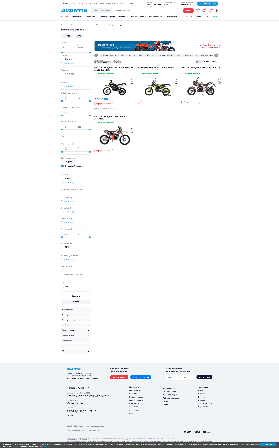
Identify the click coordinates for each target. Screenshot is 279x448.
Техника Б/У (199, 17)
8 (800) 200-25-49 (154, 4)
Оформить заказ (103, 104)
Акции (65, 16)
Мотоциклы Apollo (165, 55)
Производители (169, 388)
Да (66, 286)
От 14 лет (69, 74)
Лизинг (165, 405)
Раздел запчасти (102, 11)
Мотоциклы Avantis (109, 55)
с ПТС (79, 36)
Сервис (166, 401)
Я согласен (267, 444)
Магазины (82, 3)
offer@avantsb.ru (187, 4)
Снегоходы (134, 403)
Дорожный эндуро (74, 166)
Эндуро (68, 162)
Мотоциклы (91, 17)
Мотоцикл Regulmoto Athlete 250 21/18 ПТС (111, 117)
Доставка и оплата (116, 3)
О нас (90, 3)
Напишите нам (139, 377)
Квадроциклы (76, 17)
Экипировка (172, 17)
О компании (203, 387)
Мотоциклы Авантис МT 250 (212, 55)
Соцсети (129, 3)
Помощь (201, 400)
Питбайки (122, 17)
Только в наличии (210, 62)
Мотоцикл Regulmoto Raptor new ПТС (201, 67)
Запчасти (186, 17)
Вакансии (202, 394)
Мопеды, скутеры (108, 17)
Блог (96, 3)
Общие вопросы (169, 391)
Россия (68, 178)
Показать (76, 302)
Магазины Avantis (76, 388)
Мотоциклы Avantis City (187, 55)
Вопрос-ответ (204, 397)
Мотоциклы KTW (128, 55)
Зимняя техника (155, 17)
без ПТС (66, 36)
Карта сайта (203, 407)
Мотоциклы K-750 (146, 55)
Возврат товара (170, 395)
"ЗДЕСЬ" (47, 446)
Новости (103, 3)
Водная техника (137, 17)
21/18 (67, 247)
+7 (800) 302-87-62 (210, 45)
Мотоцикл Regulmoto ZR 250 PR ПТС (156, 67)
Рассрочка (213, 16)
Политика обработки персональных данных (83, 430)
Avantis (68, 59)
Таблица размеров (171, 398)
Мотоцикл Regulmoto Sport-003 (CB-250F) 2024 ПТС (113, 68)
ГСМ (63, 351)
